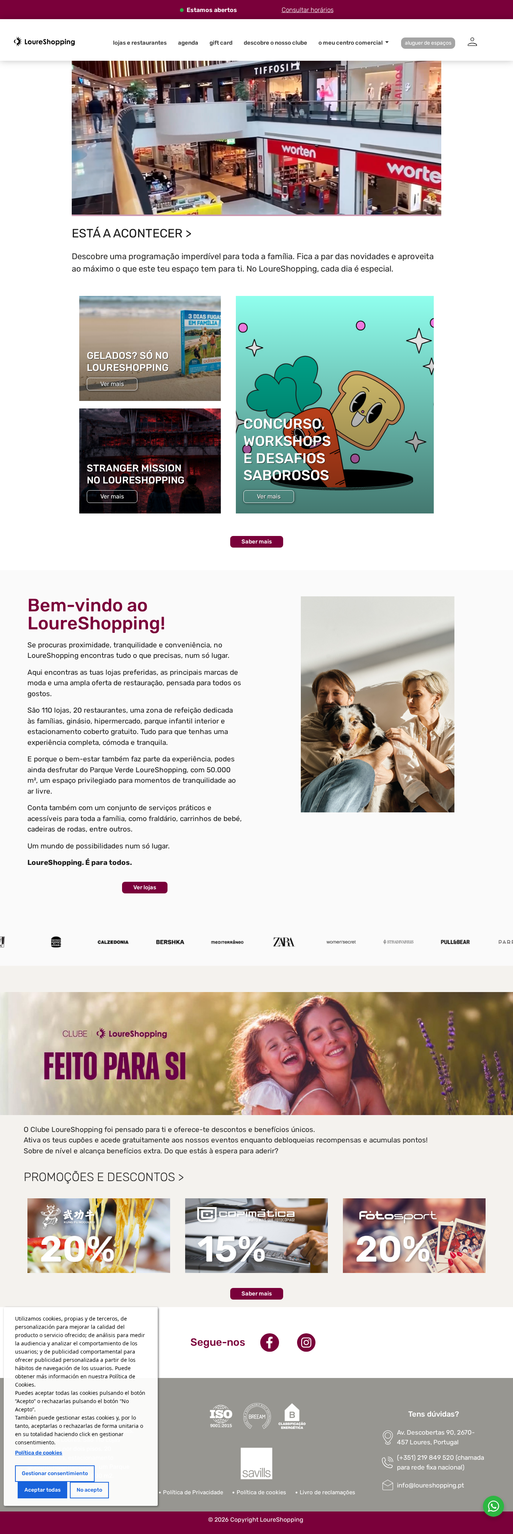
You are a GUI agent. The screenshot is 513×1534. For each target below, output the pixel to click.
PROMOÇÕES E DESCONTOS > (104, 1177)
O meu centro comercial (350, 42)
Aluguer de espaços (428, 43)
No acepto (89, 1490)
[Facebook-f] (269, 1342)
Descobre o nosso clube (275, 42)
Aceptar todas (42, 1490)
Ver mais (112, 383)
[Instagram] (306, 1342)
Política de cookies (38, 1453)
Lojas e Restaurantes (140, 42)
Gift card (221, 42)
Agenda (188, 42)
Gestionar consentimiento (55, 1473)
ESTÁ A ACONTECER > (132, 233)
